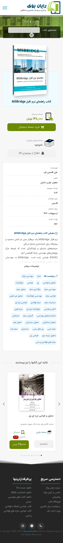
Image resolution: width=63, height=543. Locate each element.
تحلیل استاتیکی (49, 322)
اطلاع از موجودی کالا (29, 153)
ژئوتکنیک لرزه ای (33, 309)
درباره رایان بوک (53, 488)
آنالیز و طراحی (50, 309)
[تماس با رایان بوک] (40, 525)
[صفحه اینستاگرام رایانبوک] (22, 525)
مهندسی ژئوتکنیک (34, 296)
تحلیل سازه (21, 289)
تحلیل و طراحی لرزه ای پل (41, 416)
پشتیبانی (56, 497)
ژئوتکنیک (19, 283)
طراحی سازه (51, 296)
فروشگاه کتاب (54, 502)
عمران (36, 21)
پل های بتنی (38, 329)
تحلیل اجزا (17, 322)
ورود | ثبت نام (53, 511)
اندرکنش (15, 316)
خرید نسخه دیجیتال (29, 127)
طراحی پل (34, 335)
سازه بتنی (51, 329)
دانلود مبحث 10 (23, 488)
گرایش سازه (28, 316)
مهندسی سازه (50, 289)
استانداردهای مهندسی (46, 316)
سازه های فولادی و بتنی (46, 342)
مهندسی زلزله (27, 276)
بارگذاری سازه (34, 289)
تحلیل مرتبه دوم (49, 335)
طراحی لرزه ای (21, 302)
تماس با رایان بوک (51, 493)
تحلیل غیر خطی (16, 296)
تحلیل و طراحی (49, 283)
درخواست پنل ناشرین (50, 506)
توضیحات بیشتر (31, 266)
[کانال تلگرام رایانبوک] (31, 525)
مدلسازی (25, 329)
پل (38, 283)
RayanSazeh (29, 531)
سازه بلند (14, 329)
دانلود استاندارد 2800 (21, 493)
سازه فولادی (36, 302)
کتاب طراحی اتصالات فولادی (18, 506)
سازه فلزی (19, 309)
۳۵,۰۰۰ (19, 444)
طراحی (30, 283)
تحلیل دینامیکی (32, 322)
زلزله (26, 21)
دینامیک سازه (50, 302)
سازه (39, 276)
